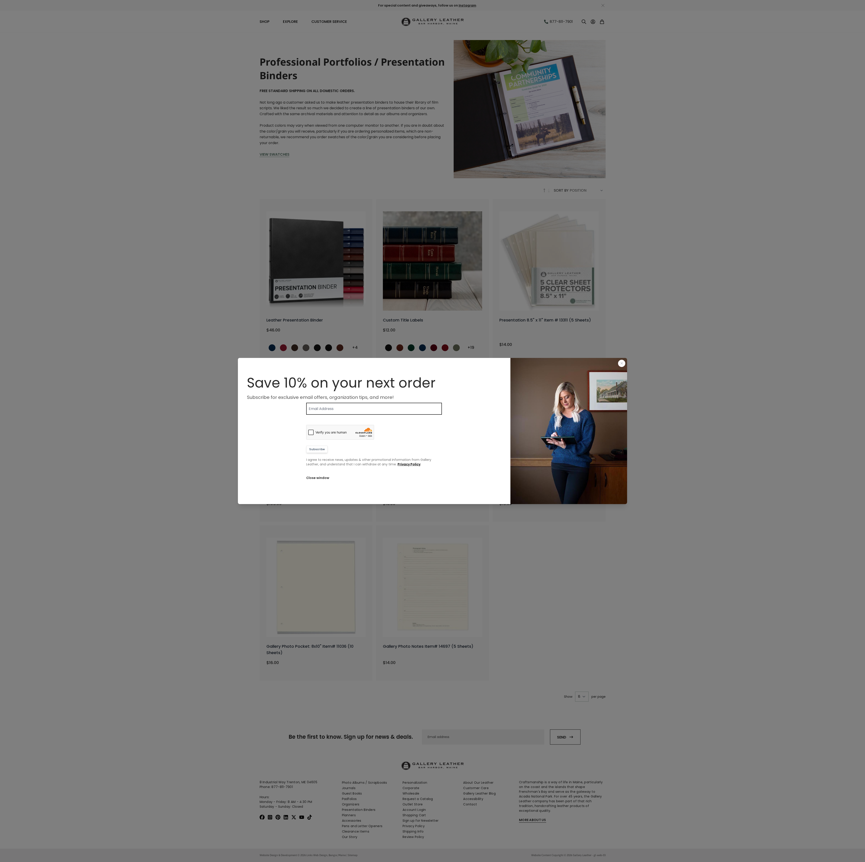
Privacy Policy (409, 464)
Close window (317, 478)
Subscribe (317, 449)
